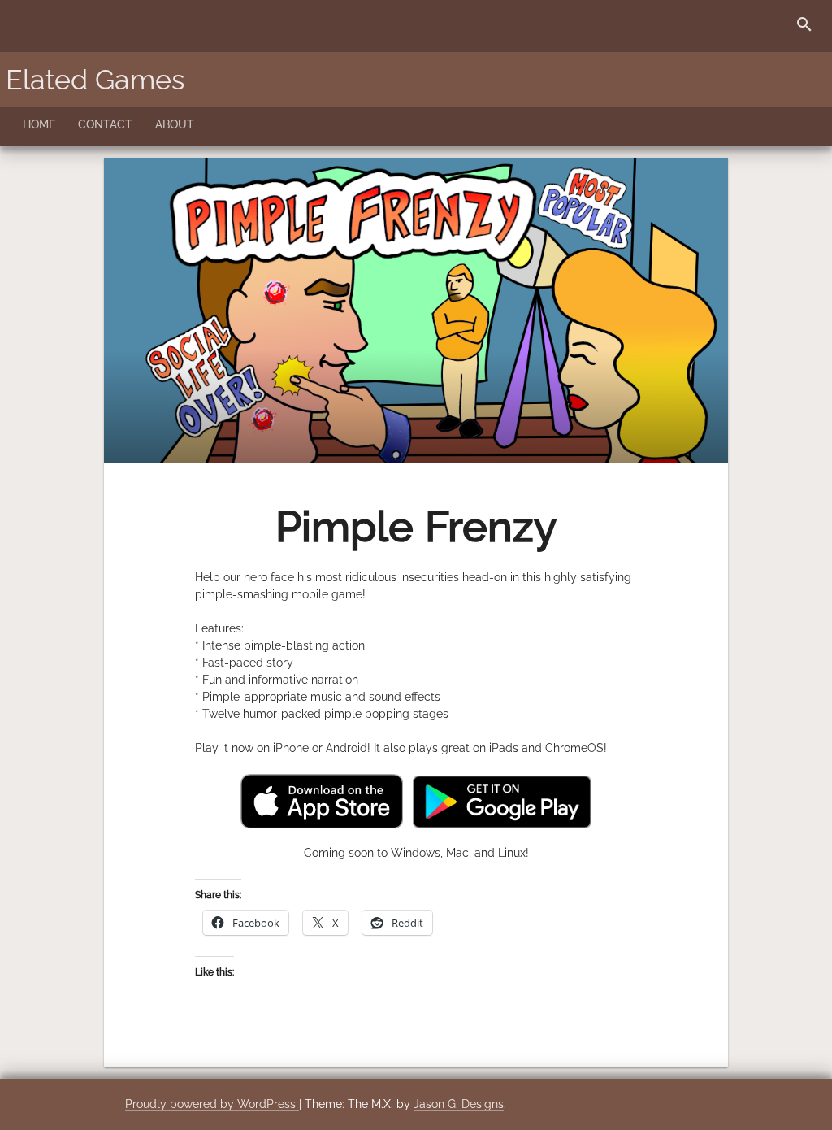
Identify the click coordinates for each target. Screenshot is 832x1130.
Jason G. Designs (459, 1103)
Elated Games (95, 79)
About (174, 124)
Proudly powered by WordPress (212, 1103)
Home (39, 124)
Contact (105, 124)
